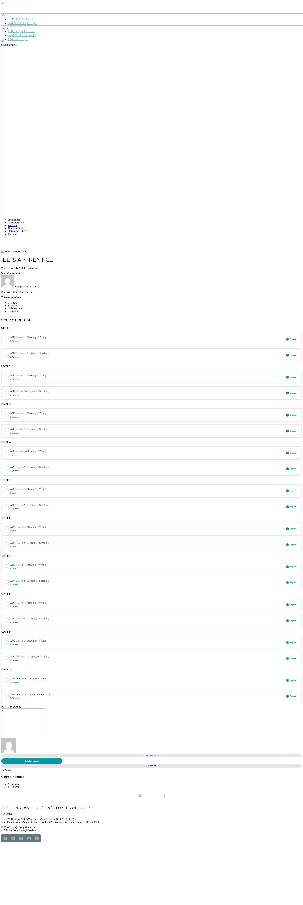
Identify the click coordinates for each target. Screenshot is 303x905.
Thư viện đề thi (15, 228)
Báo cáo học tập (16, 222)
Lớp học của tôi (15, 219)
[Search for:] (15, 28)
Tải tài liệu (13, 234)
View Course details (11, 273)
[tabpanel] (151, 302)
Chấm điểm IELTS (17, 231)
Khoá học (12, 225)
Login (153, 766)
